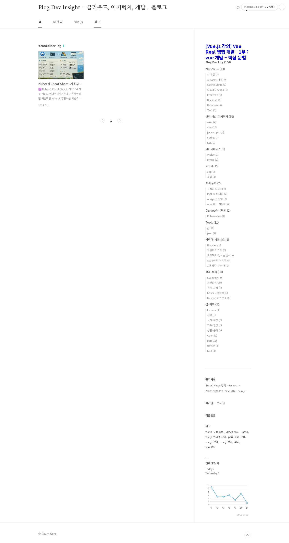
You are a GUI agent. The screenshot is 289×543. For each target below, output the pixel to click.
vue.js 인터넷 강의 (215, 437)
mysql (212, 159)
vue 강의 (210, 447)
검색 (238, 8)
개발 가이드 (215, 69)
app (211, 171)
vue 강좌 (240, 437)
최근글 (209, 403)
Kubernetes (216, 216)
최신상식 (214, 282)
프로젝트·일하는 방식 (220, 255)
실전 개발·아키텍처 (219, 116)
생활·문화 (214, 330)
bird (211, 351)
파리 (237, 442)
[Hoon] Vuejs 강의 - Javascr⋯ (222, 385)
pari (212, 340)
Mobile (212, 166)
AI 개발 (58, 21)
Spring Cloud (216, 84)
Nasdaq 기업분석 (218, 298)
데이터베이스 (215, 149)
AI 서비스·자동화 (218, 204)
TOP (247, 535)
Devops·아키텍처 (218, 210)
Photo (244, 432)
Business (214, 245)
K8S (211, 142)
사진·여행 (214, 320)
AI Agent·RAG (217, 199)
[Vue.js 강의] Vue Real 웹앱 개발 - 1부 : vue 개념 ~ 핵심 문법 (226, 52)
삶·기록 (212, 304)
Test (211, 110)
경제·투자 (214, 272)
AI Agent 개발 (216, 79)
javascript (215, 132)
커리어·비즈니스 (217, 239)
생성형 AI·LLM (216, 189)
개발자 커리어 (216, 250)
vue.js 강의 (211, 442)
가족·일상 (214, 325)
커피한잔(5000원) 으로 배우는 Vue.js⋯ (226, 391)
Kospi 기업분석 (217, 293)
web (211, 122)
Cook (212, 335)
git (210, 228)
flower (213, 346)
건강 (211, 315)
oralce (212, 154)
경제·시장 (214, 288)
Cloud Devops (217, 90)
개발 (211, 177)
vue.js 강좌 (232, 432)
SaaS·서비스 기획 (218, 260)
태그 (97, 21)
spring (212, 137)
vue (212, 127)
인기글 (221, 403)
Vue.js (78, 21)
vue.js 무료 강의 (214, 432)
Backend (214, 100)
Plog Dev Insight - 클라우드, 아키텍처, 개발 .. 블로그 (102, 7)
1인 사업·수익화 (218, 265)
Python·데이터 (217, 194)
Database (214, 105)
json (211, 233)
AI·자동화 (213, 183)
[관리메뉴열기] (282, 7)
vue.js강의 (226, 442)
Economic (214, 277)
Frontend (214, 95)
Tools (212, 222)
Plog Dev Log (218, 62)
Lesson (213, 310)
